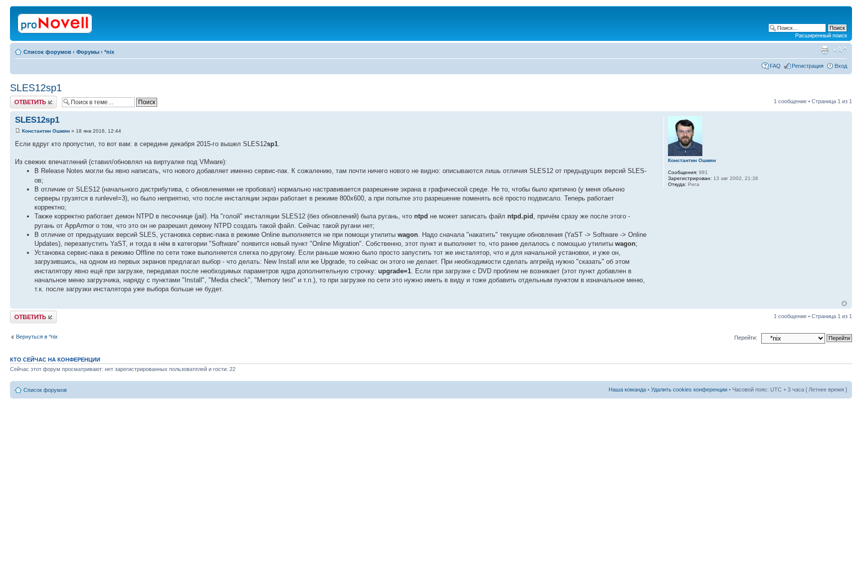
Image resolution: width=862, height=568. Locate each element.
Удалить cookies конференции (689, 389)
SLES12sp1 (36, 87)
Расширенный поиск (821, 35)
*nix (109, 52)
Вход (841, 66)
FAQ (775, 66)
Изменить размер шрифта (840, 49)
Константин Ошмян (46, 131)
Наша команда (627, 389)
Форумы (87, 52)
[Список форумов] (55, 21)
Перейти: (745, 338)
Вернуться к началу (844, 303)
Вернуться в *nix (37, 337)
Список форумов (47, 52)
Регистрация (808, 66)
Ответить (22, 99)
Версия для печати (824, 49)
